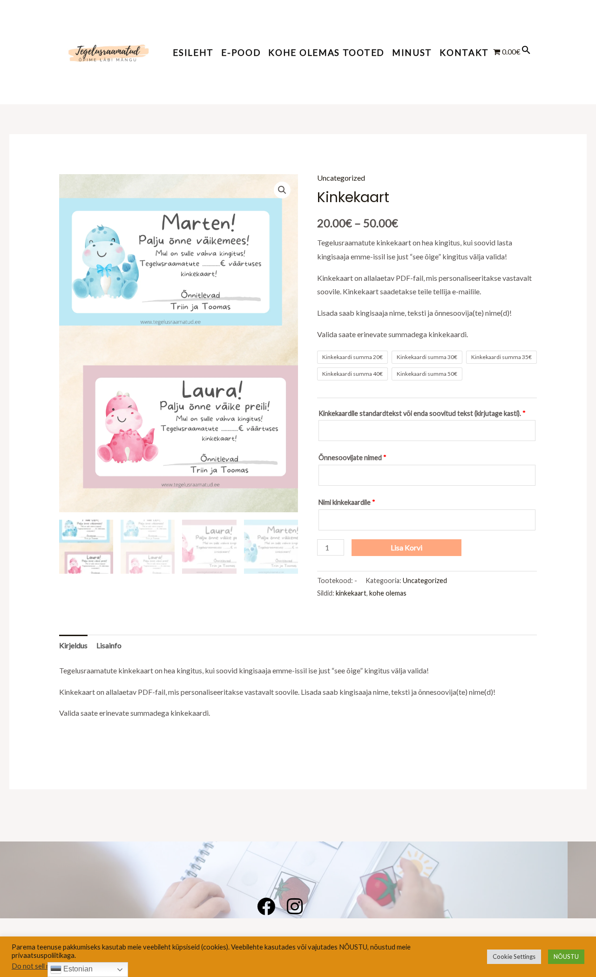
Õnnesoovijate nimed (352, 457)
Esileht (193, 52)
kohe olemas (387, 593)
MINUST (412, 52)
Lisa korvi (406, 547)
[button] (526, 51)
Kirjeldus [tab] (73, 645)
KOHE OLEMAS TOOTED (326, 52)
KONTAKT (464, 52)
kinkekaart (351, 593)
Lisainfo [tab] (109, 645)
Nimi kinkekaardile (346, 502)
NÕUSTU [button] (566, 956)
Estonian (77, 969)
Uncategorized (341, 177)
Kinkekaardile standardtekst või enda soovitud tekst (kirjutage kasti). (422, 413)
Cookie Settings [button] (514, 956)
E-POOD (241, 52)
